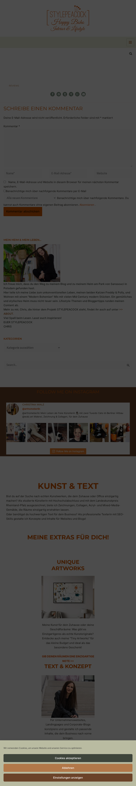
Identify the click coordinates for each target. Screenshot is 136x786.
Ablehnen (68, 768)
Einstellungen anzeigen (68, 777)
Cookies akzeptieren (68, 758)
